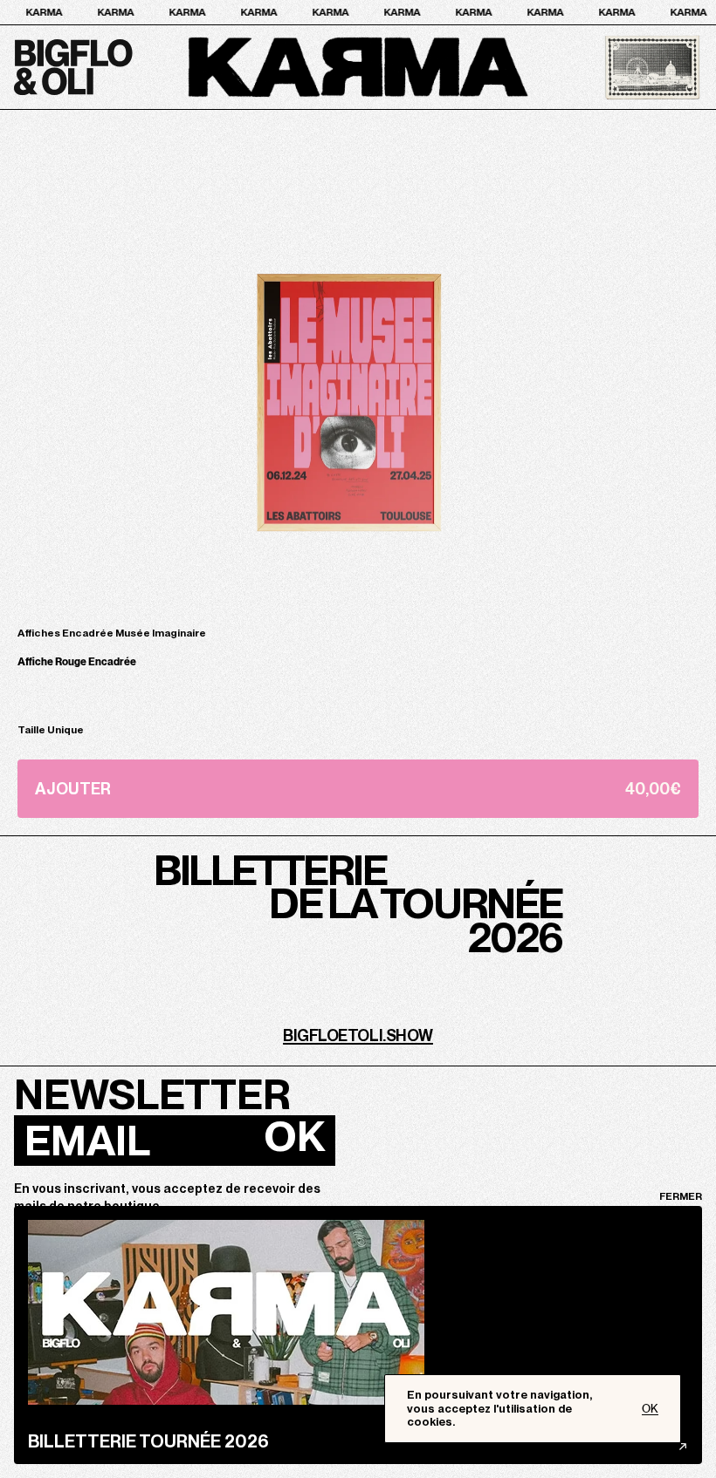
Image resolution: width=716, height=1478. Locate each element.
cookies (429, 1421)
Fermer (680, 1196)
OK (294, 1136)
